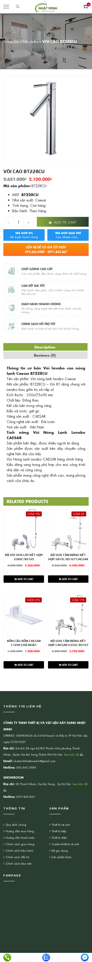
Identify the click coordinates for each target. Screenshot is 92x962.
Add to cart (65, 222)
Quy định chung (16, 824)
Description (44, 346)
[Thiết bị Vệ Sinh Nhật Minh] (46, 6)
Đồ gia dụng (60, 850)
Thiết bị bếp (59, 831)
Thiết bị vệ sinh (61, 824)
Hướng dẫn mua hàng (20, 831)
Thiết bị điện (59, 837)
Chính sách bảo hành (19, 850)
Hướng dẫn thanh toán (20, 837)
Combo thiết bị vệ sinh (65, 844)
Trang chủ (11, 41)
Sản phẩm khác (62, 857)
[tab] (45, 347)
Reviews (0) (45, 355)
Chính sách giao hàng (20, 844)
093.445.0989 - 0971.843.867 (46, 249)
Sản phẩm (30, 41)
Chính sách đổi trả (17, 857)
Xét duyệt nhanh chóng (24, 235)
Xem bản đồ (72, 754)
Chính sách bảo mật (18, 863)
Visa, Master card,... (68, 235)
